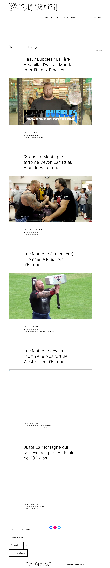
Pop (52, 18)
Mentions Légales (18, 553)
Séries (38, 425)
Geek (46, 18)
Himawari (74, 18)
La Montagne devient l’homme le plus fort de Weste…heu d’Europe (46, 356)
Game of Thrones (35, 428)
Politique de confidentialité (74, 564)
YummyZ (84, 18)
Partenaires (15, 545)
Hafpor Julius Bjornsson (37, 331)
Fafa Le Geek (62, 18)
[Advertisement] (55, 33)
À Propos (26, 530)
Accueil (14, 530)
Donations (30, 545)
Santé (38, 135)
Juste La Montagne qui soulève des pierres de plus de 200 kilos (50, 453)
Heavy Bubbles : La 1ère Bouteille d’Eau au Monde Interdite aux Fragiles (48, 64)
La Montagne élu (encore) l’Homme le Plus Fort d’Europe (48, 259)
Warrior (48, 425)
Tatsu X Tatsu (95, 18)
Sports (39, 232)
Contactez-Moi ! (17, 537)
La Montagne (34, 137)
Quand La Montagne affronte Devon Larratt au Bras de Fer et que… (48, 162)
